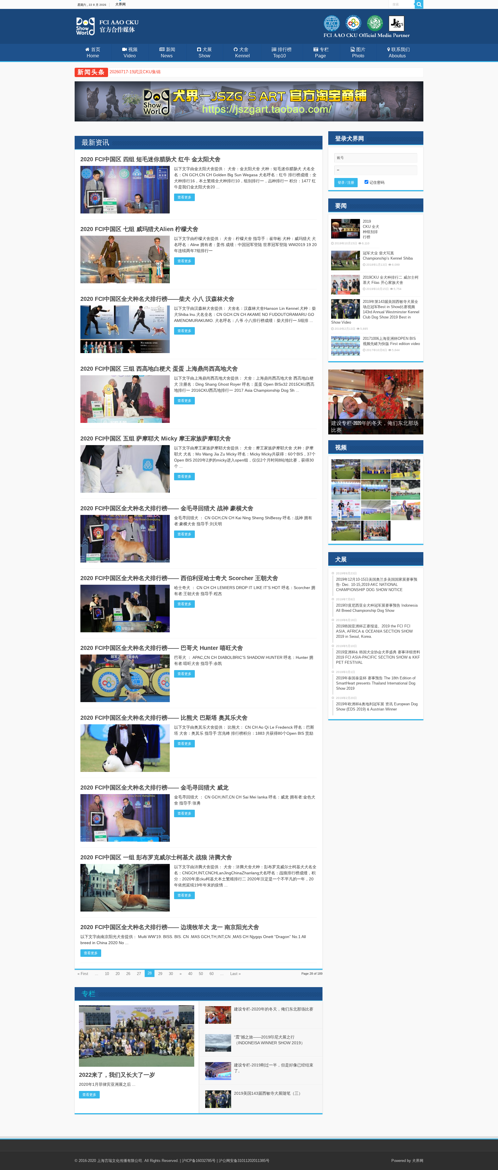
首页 (93, 52)
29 (160, 974)
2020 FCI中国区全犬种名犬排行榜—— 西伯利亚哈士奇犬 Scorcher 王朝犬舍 (179, 578)
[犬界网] (122, 25)
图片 (358, 52)
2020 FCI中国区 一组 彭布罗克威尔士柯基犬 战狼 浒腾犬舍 (156, 857)
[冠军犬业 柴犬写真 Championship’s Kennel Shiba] (345, 260)
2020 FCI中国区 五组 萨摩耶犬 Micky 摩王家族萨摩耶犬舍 (155, 438)
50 (201, 974)
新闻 (168, 52)
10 (107, 974)
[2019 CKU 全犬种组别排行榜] (345, 229)
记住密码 (376, 182)
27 (139, 974)
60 (212, 974)
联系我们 (399, 52)
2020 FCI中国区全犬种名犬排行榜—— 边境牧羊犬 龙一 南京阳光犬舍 (169, 927)
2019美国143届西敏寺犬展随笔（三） (268, 1093)
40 (190, 974)
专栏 (322, 52)
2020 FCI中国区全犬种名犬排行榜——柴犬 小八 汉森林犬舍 (157, 299)
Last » (235, 974)
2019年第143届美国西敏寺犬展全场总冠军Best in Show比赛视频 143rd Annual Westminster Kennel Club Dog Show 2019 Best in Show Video (375, 312)
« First (83, 974)
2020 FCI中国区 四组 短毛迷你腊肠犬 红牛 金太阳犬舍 (150, 159)
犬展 (205, 52)
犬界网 (120, 4)
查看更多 (184, 197)
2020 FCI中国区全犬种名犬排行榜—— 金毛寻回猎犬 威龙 (154, 787)
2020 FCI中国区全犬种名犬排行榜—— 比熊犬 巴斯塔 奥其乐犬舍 (164, 718)
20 (118, 974)
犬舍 (242, 52)
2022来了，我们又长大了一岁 (117, 1075)
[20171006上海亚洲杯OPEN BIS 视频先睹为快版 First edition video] (345, 346)
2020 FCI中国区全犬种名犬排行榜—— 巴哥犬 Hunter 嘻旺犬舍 (161, 648)
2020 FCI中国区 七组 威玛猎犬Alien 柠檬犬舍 (139, 229)
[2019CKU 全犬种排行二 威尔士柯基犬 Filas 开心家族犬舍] (345, 285)
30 (171, 974)
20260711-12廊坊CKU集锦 (135, 71)
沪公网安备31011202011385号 (244, 1160)
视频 (130, 52)
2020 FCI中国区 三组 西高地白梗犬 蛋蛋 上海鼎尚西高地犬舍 (159, 368)
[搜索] (419, 4)
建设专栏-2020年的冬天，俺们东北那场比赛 (273, 1009)
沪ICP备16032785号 (199, 1160)
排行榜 (282, 52)
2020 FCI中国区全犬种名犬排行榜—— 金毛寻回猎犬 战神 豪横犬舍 (166, 508)
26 (128, 974)
